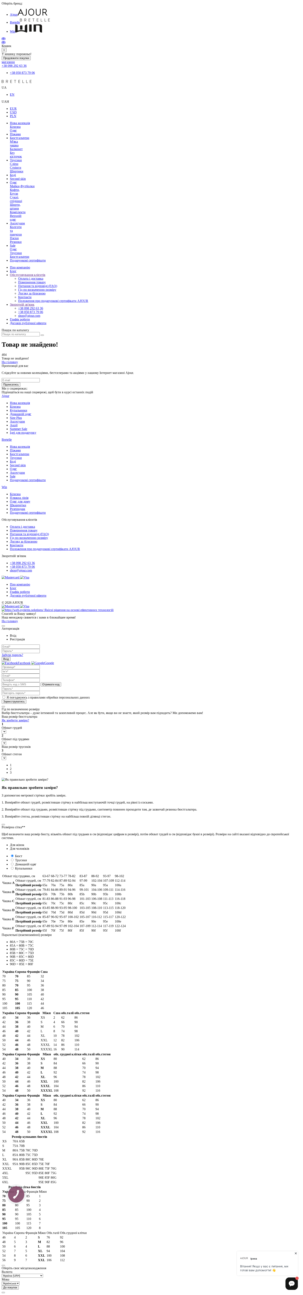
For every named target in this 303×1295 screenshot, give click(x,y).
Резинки (16, 242)
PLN (13, 116)
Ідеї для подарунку (23, 432)
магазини (8, 62)
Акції (14, 425)
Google (49, 663)
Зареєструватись (14, 701)
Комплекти (18, 212)
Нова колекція (20, 123)
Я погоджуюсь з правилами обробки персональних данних (48, 697)
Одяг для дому (20, 501)
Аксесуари (17, 223)
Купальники (18, 410)
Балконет (16, 149)
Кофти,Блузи (15, 191)
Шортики (16, 171)
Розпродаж (17, 509)
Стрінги (15, 167)
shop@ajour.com (21, 570)
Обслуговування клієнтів (27, 275)
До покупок (10, 1287)
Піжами (15, 134)
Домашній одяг (20, 414)
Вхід (6, 659)
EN (12, 94)
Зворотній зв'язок (22, 304)
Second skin (18, 178)
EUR (13, 108)
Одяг (13, 130)
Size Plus (16, 417)
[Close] (3, 626)
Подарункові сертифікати (28, 260)
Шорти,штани (15, 206)
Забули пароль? (12, 655)
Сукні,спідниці (16, 199)
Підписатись (11, 384)
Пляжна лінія (19, 498)
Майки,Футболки (22, 186)
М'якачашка (14, 143)
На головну (10, 362)
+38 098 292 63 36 (14, 65)
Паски (14, 238)
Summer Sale (18, 429)
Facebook (24, 663)
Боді (13, 175)
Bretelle (15, 22)
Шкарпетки (18, 505)
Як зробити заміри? (15, 720)
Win (12, 31)
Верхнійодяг (15, 217)
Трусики (16, 160)
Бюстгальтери (19, 138)
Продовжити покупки (16, 58)
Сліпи (14, 164)
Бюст (18, 856)
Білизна (15, 126)
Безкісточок (16, 154)
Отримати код (51, 684)
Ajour (14, 14)
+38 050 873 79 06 (22, 72)
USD (13, 112)
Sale (12, 245)
